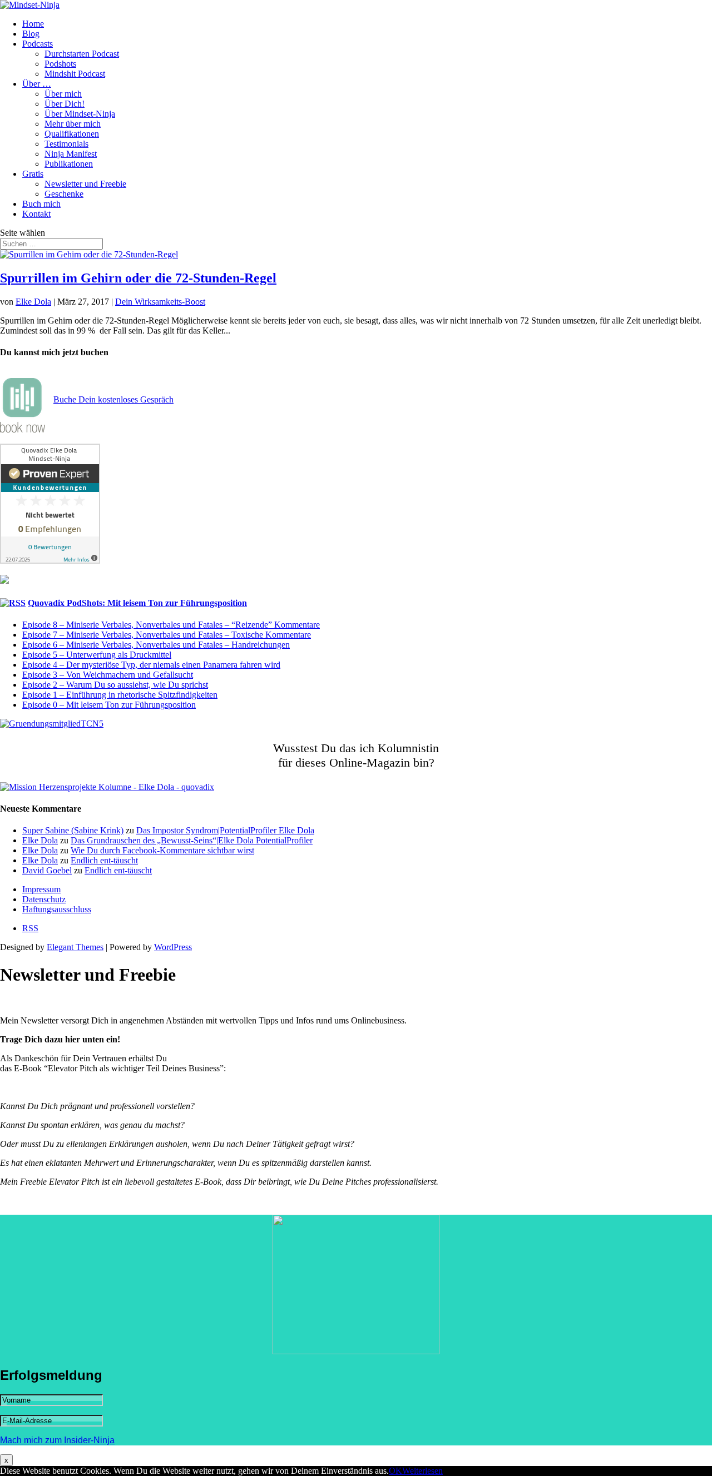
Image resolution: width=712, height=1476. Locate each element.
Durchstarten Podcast (81, 53)
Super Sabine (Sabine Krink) (72, 830)
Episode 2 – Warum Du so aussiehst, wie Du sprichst (115, 684)
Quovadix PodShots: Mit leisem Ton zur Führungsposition (137, 603)
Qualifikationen (71, 133)
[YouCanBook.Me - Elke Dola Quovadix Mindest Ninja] (22, 429)
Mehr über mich (72, 123)
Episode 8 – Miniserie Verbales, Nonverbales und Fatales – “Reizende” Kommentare (171, 624)
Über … (36, 83)
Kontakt (36, 213)
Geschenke (63, 193)
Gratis (32, 173)
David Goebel (47, 870)
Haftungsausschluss (56, 909)
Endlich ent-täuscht (104, 860)
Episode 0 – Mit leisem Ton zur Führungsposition (109, 704)
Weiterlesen (422, 1470)
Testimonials (66, 143)
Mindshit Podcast (74, 73)
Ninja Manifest (70, 153)
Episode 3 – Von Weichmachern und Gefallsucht (107, 674)
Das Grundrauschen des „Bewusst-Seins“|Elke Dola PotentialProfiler (192, 840)
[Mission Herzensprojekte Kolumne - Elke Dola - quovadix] (107, 787)
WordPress (173, 947)
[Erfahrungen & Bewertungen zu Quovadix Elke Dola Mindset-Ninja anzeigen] (50, 560)
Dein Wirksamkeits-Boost (160, 301)
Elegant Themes (75, 947)
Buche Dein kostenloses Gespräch (113, 399)
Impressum (41, 889)
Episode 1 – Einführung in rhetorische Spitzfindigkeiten (119, 694)
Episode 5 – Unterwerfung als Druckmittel (96, 654)
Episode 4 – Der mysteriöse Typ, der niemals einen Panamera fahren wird (151, 664)
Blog (30, 33)
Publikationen (68, 163)
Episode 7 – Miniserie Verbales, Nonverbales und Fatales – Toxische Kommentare (166, 634)
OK (395, 1470)
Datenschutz (44, 899)
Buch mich (41, 203)
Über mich (63, 93)
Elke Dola (33, 301)
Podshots (60, 63)
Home (33, 23)
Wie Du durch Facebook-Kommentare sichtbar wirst (162, 850)
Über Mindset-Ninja (79, 113)
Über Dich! (64, 103)
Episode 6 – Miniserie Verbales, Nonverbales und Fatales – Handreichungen (156, 644)
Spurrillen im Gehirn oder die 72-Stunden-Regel (138, 278)
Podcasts (37, 43)
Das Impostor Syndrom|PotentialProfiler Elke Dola (225, 830)
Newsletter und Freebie (85, 183)
